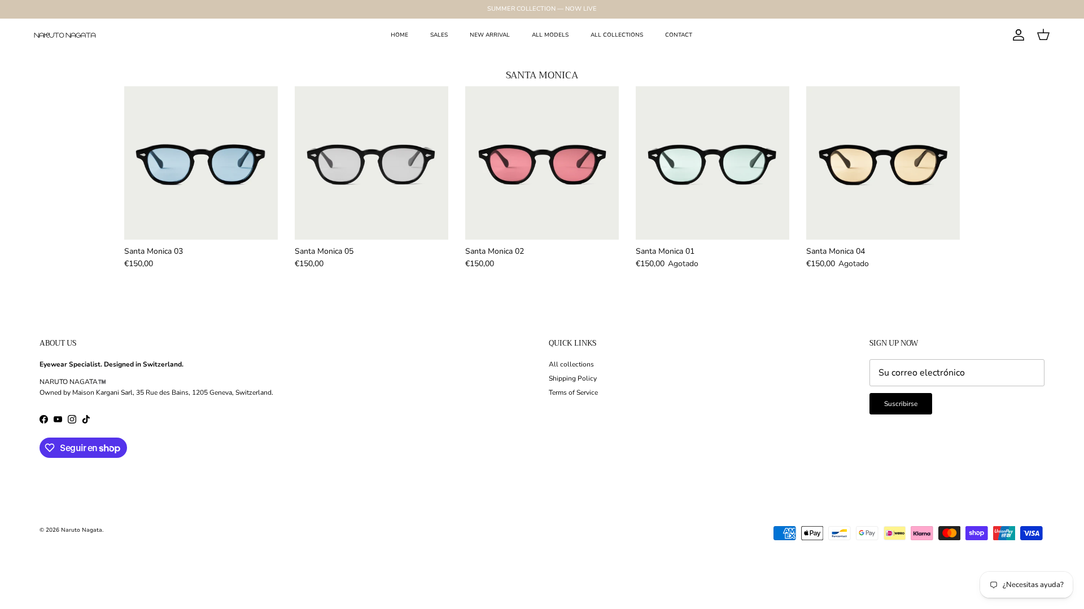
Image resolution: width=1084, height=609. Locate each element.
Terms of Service (573, 392)
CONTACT (678, 35)
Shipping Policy (573, 378)
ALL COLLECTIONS (617, 35)
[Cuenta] (1016, 35)
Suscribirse (900, 403)
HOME (399, 35)
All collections (571, 364)
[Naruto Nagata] (65, 35)
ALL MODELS (550, 35)
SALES (439, 35)
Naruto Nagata (81, 530)
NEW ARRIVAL (490, 35)
